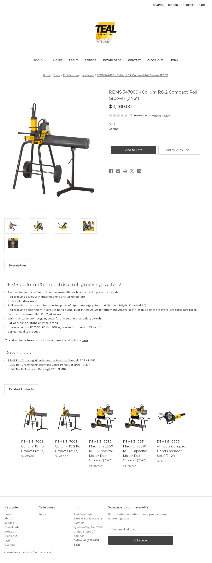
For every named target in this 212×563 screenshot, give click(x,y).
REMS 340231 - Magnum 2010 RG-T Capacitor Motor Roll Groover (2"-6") (135, 451)
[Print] (125, 171)
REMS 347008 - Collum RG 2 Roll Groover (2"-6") (68, 446)
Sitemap (10, 544)
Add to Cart (36, 421)
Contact (134, 60)
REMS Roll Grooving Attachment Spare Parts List (40, 365)
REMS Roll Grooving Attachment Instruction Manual (43, 360)
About (73, 60)
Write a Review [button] (160, 115)
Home (57, 60)
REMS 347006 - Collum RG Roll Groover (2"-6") (33, 446)
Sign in (173, 5)
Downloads (112, 60)
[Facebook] (111, 171)
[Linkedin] (139, 171)
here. (85, 340)
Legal (174, 60)
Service (90, 60)
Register (189, 5)
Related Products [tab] (21, 389)
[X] (132, 171)
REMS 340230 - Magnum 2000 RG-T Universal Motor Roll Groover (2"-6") (101, 451)
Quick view (35, 414)
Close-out (155, 60)
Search (158, 5)
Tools (38, 60)
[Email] (118, 171)
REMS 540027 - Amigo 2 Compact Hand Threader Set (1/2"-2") (172, 449)
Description (17, 265)
